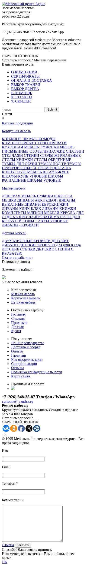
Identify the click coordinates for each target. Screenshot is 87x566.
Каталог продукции (17, 123)
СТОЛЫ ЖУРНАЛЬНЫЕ (60, 155)
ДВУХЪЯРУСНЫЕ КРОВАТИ (27, 241)
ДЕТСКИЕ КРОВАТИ (37, 245)
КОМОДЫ (47, 139)
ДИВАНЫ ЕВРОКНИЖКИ (46, 204)
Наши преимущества (27, 343)
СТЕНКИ (32, 155)
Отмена (8, 545)
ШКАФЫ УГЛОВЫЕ (44, 180)
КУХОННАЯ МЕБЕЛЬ (21, 147)
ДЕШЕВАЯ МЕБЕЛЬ (19, 196)
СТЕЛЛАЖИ (13, 155)
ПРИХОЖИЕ (55, 151)
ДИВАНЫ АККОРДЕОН (38, 200)
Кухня (16, 331)
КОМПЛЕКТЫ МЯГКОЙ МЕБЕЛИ (31, 213)
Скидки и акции (24, 364)
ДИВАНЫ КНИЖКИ (59, 209)
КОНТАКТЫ (21, 97)
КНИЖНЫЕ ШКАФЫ (20, 139)
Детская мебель (14, 233)
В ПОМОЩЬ (21, 93)
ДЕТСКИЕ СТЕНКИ (19, 249)
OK (4, 562)
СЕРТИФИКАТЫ (25, 76)
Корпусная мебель (16, 131)
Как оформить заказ (26, 359)
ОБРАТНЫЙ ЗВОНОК (20, 56)
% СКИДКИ (21, 101)
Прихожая (19, 323)
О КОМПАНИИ (24, 72)
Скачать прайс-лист (17, 257)
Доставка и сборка (25, 347)
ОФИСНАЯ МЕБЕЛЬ (57, 147)
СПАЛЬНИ (75, 151)
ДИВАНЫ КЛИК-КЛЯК (22, 209)
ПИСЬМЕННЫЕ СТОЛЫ (23, 151)
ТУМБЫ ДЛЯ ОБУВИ (20, 164)
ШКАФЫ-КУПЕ (56, 172)
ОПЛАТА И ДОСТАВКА (31, 80)
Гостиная (18, 314)
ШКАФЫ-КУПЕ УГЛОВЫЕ (25, 176)
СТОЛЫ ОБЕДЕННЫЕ (52, 160)
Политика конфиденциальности (36, 372)
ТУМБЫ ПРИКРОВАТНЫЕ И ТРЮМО (41, 166)
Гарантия (18, 355)
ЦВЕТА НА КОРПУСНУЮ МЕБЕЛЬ (36, 170)
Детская (17, 327)
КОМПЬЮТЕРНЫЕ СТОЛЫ (25, 143)
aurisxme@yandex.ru (17, 401)
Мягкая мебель (13, 188)
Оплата (17, 351)
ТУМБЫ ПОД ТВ (52, 164)
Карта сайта (20, 376)
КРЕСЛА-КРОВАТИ (36, 217)
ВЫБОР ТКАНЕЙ (25, 85)
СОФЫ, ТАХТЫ (36, 221)
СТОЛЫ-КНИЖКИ (18, 160)
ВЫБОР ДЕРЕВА (25, 89)
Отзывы (17, 368)
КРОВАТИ (58, 143)
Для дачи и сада (68, 245)
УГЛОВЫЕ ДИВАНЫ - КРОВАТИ (35, 223)
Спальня (18, 318)
